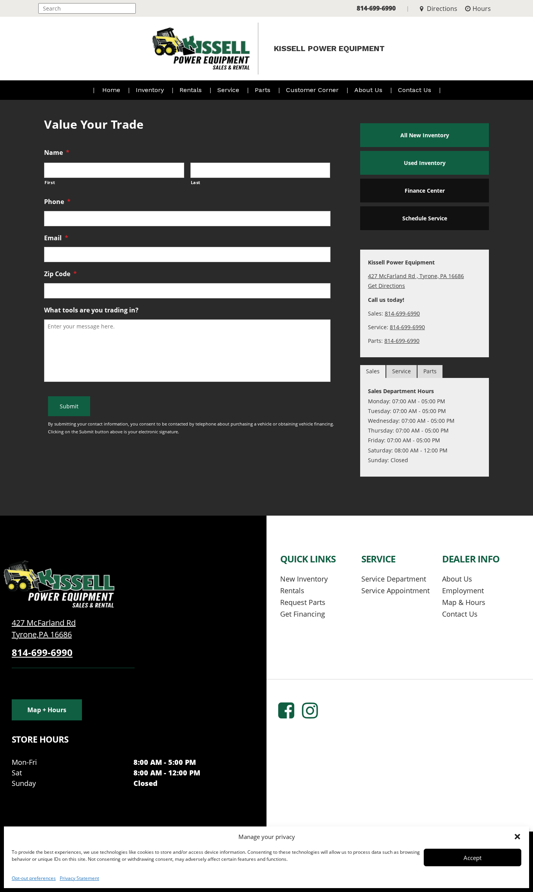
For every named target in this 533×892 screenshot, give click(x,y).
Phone (57, 202)
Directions (441, 8)
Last (196, 182)
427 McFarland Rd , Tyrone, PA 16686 (416, 276)
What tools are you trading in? (91, 310)
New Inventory (304, 578)
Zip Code (60, 274)
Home (111, 90)
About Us (369, 90)
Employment (463, 590)
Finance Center (425, 190)
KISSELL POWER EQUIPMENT (329, 48)
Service (229, 90)
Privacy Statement (79, 878)
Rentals (191, 90)
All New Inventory (424, 135)
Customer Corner (313, 90)
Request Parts (302, 602)
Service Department (393, 578)
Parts (263, 90)
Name (56, 153)
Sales (373, 371)
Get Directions (386, 285)
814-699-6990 (376, 8)
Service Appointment (395, 590)
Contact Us (415, 90)
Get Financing (302, 614)
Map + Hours (46, 710)
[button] (517, 837)
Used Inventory (425, 163)
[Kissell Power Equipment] (58, 583)
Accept (472, 858)
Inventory (151, 90)
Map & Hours (463, 602)
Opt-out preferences (34, 878)
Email (56, 238)
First (49, 182)
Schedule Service (424, 218)
